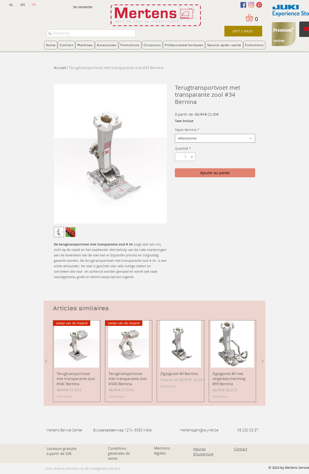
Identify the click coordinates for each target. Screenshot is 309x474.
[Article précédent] (46, 361)
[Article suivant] (262, 361)
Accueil (60, 67)
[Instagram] (251, 5)
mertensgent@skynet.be (199, 430)
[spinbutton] (185, 157)
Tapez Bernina (187, 130)
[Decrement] (178, 157)
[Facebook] (243, 5)
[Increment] (192, 157)
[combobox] (215, 138)
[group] (154, 361)
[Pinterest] (259, 5)
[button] (254, 17)
